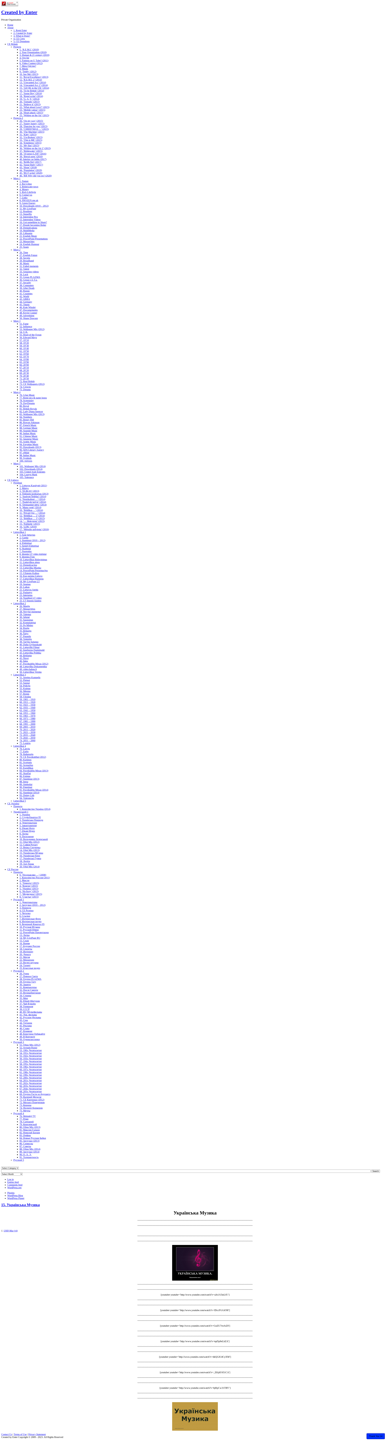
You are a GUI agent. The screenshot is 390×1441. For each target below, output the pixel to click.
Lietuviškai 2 (19, 603)
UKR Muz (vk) (11, 1230)
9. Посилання (27, 836)
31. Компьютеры (28, 987)
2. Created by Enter (22, 33)
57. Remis (24, 694)
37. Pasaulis (25, 636)
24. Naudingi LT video (31, 598)
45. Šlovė (24, 658)
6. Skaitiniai (25, 548)
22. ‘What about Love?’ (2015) (34, 107)
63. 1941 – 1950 (27, 710)
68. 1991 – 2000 (27, 724)
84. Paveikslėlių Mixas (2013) (34, 770)
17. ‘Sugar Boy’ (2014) (31, 93)
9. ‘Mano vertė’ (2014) (30, 507)
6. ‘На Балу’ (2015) (29, 891)
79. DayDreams (27, 403)
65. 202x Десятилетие (31, 1083)
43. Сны (24, 1020)
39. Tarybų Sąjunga (29, 642)
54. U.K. (24, 332)
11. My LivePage (28, 208)
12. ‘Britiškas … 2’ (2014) (32, 515)
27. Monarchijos (27, 609)
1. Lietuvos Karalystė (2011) (33, 485)
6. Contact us (26, 195)
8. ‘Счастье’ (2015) (29, 897)
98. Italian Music (28, 455)
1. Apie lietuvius (27, 535)
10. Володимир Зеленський (34, 839)
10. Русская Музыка (30, 927)
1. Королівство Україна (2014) (35, 809)
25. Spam (24, 247)
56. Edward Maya (28, 337)
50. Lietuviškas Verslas (31, 672)
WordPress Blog (15, 1195)
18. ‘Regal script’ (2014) (31, 96)
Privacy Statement (37, 1434)
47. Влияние (26, 1031)
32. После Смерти (29, 990)
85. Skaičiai (25, 773)
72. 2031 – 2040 (27, 735)
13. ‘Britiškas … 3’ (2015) (32, 518)
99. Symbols (26, 458)
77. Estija (24, 751)
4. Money (24, 189)
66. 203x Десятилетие (31, 1086)
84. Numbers (26, 417)
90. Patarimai (26, 787)
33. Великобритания (30, 992)
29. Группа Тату (28, 982)
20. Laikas (25, 587)
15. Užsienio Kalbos (29, 573)
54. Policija (25, 685)
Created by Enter (19, 12)
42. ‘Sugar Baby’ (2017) (31, 164)
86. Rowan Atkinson (29, 422)
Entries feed (13, 1182)
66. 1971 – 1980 (27, 718)
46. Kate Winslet (27, 307)
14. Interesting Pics (29, 217)
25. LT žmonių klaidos (30, 600)
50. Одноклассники (30, 1039)
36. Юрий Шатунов (30, 1001)
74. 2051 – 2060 (27, 740)
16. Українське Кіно (30, 855)
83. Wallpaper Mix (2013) (32, 414)
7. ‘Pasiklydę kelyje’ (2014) (33, 502)
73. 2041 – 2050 (27, 737)
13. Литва (25, 935)
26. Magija (25, 606)
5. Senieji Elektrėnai (29, 546)
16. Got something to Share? (33, 222)
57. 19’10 (24, 340)
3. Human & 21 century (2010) (34, 55)
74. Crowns (25, 387)
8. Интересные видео (30, 921)
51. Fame (24, 323)
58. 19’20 (24, 343)
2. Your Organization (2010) (33, 52)
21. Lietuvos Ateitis (29, 589)
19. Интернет (26, 951)
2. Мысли (24, 880)
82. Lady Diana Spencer (31, 411)
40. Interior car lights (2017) (33, 159)
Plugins (10, 1192)
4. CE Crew (19, 38)
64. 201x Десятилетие (31, 1080)
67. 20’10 (24, 367)
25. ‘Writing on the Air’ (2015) (34, 115)
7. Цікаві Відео (27, 831)
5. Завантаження (28, 825)
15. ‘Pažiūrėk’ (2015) (30, 524)
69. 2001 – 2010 (27, 727)
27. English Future (28, 255)
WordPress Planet (15, 1198)
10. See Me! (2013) (29, 74)
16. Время (25, 943)
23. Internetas (26, 595)
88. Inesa (24, 781)
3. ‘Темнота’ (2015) (29, 883)
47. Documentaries (29, 310)
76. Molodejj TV (28, 1116)
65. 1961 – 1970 (27, 716)
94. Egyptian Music (29, 444)
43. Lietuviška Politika (30, 652)
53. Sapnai (25, 683)
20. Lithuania (26, 233)
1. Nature (24, 181)
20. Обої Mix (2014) (30, 866)
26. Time (24, 252)
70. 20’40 (24, 376)
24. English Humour (29, 244)
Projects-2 (18, 118)
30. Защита (25, 984)
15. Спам (24, 940)
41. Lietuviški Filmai (29, 647)
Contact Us (6, 1434)
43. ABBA (25, 299)
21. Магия (25, 957)
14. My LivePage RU (30, 938)
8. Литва (24, 833)
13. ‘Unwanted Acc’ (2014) (33, 82)
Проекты (18, 872)
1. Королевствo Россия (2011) (35, 877)
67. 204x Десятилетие (31, 1088)
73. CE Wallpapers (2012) (32, 384)
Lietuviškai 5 (19, 801)
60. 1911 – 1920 (27, 702)
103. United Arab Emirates (32, 472)
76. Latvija (25, 748)
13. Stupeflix (26, 214)
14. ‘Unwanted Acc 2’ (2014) (34, 85)
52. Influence (26, 326)
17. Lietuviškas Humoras (32, 578)
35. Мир (24, 998)
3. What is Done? (21, 36)
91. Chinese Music (28, 436)
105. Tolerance (27, 477)
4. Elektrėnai (26, 543)
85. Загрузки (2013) (29, 1141)
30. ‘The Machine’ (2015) (32, 132)
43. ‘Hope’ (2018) (28, 167)
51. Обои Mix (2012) (30, 1045)
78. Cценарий (27, 1121)
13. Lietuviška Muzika (30, 567)
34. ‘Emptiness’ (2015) (30, 143)
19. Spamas (25, 584)
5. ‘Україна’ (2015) (29, 888)
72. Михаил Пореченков (32, 1102)
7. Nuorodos (26, 551)
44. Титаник (26, 1023)
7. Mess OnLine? (28, 66)
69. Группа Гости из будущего (35, 1094)
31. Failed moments (29, 266)
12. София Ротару (29, 844)
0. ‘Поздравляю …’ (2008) (33, 875)
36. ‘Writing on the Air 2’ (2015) (35, 148)
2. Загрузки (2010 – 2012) (33, 905)
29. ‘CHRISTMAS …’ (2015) (34, 129)
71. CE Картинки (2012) (32, 1099)
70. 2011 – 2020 (27, 729)
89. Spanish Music (28, 430)
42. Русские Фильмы (30, 1017)
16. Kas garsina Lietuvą (31, 576)
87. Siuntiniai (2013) (29, 779)
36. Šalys (24, 633)
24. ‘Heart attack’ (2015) (31, 112)
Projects (17, 47)
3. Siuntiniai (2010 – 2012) (32, 540)
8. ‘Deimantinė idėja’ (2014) (33, 504)
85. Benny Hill (27, 419)
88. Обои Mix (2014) (30, 1149)
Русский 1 (18, 899)
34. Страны (25, 995)
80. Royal (24, 406)
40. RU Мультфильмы (31, 1012)
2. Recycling (26, 184)
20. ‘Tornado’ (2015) (30, 101)
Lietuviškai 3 (19, 674)
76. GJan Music (27, 395)
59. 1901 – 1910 (27, 699)
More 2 (16, 249)
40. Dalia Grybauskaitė (31, 644)
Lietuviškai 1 (19, 532)
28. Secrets (25, 258)
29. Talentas (25, 614)
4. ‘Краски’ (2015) (29, 886)
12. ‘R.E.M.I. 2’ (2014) (31, 79)
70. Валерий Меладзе (30, 1097)
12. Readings (26, 211)
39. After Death (27, 288)
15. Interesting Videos (30, 219)
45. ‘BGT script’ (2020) (31, 173)
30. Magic (24, 263)
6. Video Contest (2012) (31, 63)
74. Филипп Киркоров (31, 1108)
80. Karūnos (25, 759)
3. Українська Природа (31, 820)
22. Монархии (27, 960)
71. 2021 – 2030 (27, 732)
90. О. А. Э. (26, 1154)
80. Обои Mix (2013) (30, 1127)
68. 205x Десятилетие (31, 1091)
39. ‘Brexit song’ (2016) (31, 156)
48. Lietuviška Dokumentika (33, 666)
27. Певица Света (29, 976)
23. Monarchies (27, 241)
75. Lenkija (25, 743)
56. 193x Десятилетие (31, 1058)
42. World (24, 296)
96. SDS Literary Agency (32, 450)
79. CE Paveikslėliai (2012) (33, 757)
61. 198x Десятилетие (31, 1072)
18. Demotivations (28, 228)
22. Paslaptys (26, 592)
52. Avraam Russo (28, 1047)
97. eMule (24, 452)
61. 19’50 (24, 351)
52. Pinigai (25, 680)
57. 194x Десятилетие (31, 1061)
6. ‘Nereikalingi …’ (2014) (32, 499)
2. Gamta (24, 537)
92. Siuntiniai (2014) (29, 792)
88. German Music (28, 428)
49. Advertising (27, 315)
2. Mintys (24, 488)
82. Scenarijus (26, 765)
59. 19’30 (24, 345)
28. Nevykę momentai (30, 611)
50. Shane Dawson (29, 318)
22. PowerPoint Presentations (34, 238)
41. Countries (26, 293)
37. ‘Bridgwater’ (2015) (31, 151)
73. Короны (25, 1105)
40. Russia (25, 291)
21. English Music (28, 236)
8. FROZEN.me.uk (29, 200)
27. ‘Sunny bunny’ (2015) (32, 123)
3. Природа (25, 907)
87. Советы (25, 1146)
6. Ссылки (25, 916)
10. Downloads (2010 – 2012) (34, 206)
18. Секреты (26, 949)
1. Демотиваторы (28, 902)
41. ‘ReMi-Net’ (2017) (30, 162)
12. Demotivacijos (28, 565)
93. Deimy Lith (27, 795)
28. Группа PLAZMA (30, 979)
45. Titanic (25, 304)
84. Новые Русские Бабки (33, 1138)
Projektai (17, 483)
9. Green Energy (27, 203)
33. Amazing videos (29, 271)
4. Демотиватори (28, 822)
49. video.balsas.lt (28, 669)
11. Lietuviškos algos (30, 562)
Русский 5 (18, 1160)
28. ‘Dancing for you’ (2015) (33, 126)
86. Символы (26, 1143)
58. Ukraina (25, 696)
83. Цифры (25, 1135)
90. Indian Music (28, 433)
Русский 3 (18, 1042)
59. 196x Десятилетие (31, 1067)
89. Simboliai (26, 784)
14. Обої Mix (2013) (30, 850)
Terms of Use (20, 1434)
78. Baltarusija (26, 754)
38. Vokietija (26, 639)
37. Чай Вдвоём (28, 1003)
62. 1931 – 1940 (27, 707)
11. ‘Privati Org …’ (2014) (32, 513)
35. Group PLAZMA (30, 277)
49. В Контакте (27, 1036)
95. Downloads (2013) (30, 447)
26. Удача (24, 973)
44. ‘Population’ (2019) (31, 170)
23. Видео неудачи (29, 962)
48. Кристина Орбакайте (32, 1034)
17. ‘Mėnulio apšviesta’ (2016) (34, 529)
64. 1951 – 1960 (27, 713)
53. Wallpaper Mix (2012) (32, 329)
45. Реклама (26, 1025)
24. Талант (25, 965)
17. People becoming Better (33, 225)
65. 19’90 (24, 362)
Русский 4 (18, 1113)
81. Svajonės (26, 762)
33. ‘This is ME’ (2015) (31, 140)
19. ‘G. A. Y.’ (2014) (29, 99)
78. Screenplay (27, 400)
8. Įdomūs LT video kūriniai (33, 554)
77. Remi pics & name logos (33, 398)
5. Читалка (25, 913)
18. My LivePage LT (30, 581)
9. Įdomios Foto (27, 557)
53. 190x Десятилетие (31, 1050)
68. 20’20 (24, 370)
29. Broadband (27, 260)
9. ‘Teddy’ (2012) (28, 71)
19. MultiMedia (27, 230)
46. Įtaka (24, 661)
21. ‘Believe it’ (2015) (30, 104)
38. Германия (26, 1006)
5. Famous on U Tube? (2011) (34, 60)
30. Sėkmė (25, 617)
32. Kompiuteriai (28, 622)
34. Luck (24, 274)
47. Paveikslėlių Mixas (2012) (34, 663)
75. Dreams (25, 389)
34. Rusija (24, 628)
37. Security (25, 282)
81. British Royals (28, 408)
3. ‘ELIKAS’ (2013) (29, 491)
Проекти (17, 806)
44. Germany (26, 302)
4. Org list (24, 58)
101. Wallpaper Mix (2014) (33, 466)
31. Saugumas (26, 620)
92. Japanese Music (29, 439)
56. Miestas (25, 691)
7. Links (23, 197)
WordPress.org (14, 1187)
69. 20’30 (24, 373)
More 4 (16, 392)
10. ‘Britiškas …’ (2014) (31, 510)
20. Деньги (25, 954)
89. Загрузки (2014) (29, 1152)
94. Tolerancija (27, 798)
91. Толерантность (29, 1157)
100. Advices (26, 461)
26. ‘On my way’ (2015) (31, 121)
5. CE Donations (21, 41)
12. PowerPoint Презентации (34, 932)
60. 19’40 (24, 348)
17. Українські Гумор (30, 858)
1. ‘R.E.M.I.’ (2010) (29, 49)
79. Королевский (28, 1124)
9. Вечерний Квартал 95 (32, 924)
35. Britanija (25, 631)
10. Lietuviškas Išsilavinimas (33, 559)
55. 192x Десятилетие (31, 1056)
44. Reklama (26, 655)
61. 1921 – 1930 (27, 705)
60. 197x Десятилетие (31, 1069)
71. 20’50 (24, 378)
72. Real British (27, 381)
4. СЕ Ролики (27, 910)
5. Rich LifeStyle (28, 192)
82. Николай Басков (30, 1132)
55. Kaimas (25, 688)
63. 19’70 (24, 356)
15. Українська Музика (31, 853)
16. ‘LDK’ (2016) (28, 526)
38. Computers (27, 285)
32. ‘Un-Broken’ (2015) (31, 137)
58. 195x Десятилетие (31, 1064)
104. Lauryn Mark (28, 474)
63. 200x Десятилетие (31, 1077)
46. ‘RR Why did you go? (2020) (36, 175)
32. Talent (24, 269)
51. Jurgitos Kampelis (30, 677)
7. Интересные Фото (30, 918)
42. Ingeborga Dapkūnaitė (32, 650)
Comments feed (14, 1185)
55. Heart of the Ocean (30, 334)
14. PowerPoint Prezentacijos (34, 570)
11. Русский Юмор (29, 929)
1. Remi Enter (20, 30)
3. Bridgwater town (29, 186)
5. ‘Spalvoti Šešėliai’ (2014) (33, 496)
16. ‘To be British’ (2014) (32, 90)
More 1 (16, 178)
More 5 (16, 463)
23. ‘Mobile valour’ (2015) (32, 110)
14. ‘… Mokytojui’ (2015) (32, 521)
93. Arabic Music (28, 441)
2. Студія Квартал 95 (30, 817)
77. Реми (24, 1119)
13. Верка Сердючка (30, 847)
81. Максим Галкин (30, 1130)
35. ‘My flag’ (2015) (29, 145)
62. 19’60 (24, 354)
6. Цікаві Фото (27, 828)
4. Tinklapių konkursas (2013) (34, 493)
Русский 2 (18, 971)
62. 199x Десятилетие (31, 1075)
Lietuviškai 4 (19, 746)
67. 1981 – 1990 (27, 721)
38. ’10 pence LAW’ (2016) (33, 153)
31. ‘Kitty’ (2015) (28, 134)
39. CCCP (25, 1009)
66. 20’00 (24, 365)
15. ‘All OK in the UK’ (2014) (34, 88)
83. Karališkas (26, 768)
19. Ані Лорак (27, 864)
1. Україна (25, 814)
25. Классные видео (30, 968)
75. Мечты (25, 1110)
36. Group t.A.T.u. (28, 280)
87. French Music (28, 425)
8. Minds (24, 68)
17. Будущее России (30, 946)
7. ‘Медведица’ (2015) (31, 894)
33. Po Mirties (26, 625)
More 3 (16, 321)
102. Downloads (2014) (31, 469)
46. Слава (24, 1028)
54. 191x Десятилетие (31, 1053)
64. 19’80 (24, 359)
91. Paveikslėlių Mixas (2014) (34, 790)
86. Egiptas (25, 776)
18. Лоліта (25, 861)
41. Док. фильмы (28, 1014)
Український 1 (20, 812)
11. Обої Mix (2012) (29, 842)
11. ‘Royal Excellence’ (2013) (34, 77)
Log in (10, 1179)
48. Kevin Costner (28, 313)
